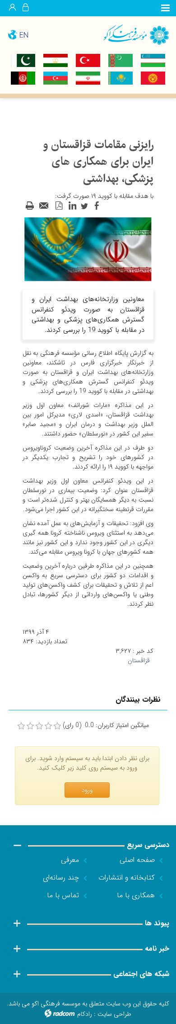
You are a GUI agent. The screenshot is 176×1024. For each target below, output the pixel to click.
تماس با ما (63, 895)
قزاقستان (139, 660)
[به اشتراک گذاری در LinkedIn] (72, 206)
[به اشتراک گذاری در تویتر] (84, 206)
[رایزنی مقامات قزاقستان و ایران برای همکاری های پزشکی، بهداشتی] (88, 249)
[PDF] (59, 206)
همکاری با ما (136, 895)
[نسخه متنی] (30, 206)
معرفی (70, 860)
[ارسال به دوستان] (44, 206)
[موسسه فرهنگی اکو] (132, 34)
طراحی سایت (114, 1014)
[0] (21, 726)
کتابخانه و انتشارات (126, 877)
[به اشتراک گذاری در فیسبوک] (97, 206)
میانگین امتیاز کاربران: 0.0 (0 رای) (106, 725)
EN (23, 35)
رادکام (84, 1014)
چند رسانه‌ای (61, 877)
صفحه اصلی (137, 860)
